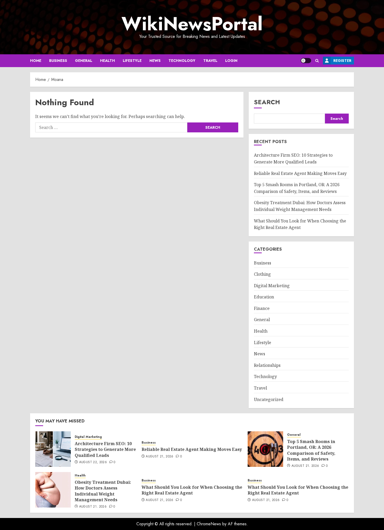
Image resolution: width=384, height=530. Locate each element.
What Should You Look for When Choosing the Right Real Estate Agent (192, 490)
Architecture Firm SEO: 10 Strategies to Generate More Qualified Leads (105, 449)
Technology (181, 60)
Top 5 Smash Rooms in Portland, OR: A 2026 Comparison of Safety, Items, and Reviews (311, 450)
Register (342, 60)
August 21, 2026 (159, 457)
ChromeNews (209, 524)
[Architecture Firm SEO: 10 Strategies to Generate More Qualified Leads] (53, 449)
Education (264, 297)
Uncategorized (268, 399)
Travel (210, 60)
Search (267, 102)
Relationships (267, 365)
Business (58, 60)
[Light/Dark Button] (306, 60)
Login (231, 60)
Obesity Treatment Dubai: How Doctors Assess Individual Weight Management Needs (103, 491)
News (155, 60)
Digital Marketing (272, 285)
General (83, 60)
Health (107, 60)
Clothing (262, 274)
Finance (262, 308)
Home (35, 60)
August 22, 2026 (93, 462)
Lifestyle (132, 60)
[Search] (317, 61)
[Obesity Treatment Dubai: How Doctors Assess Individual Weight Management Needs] (53, 490)
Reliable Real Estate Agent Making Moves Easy (300, 173)
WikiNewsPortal (192, 23)
